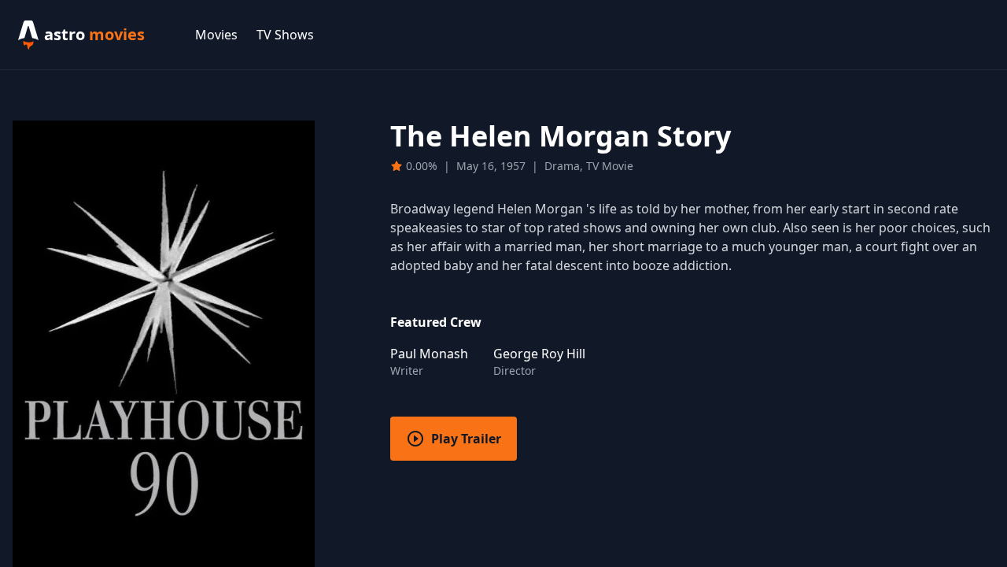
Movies (216, 34)
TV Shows (285, 34)
